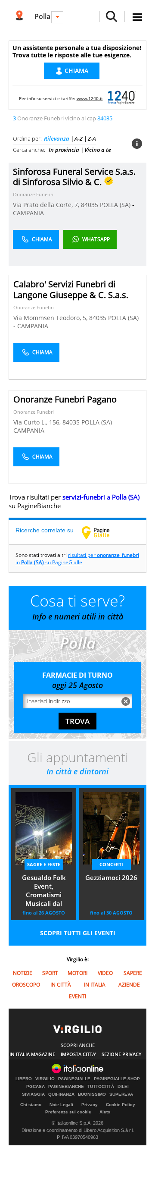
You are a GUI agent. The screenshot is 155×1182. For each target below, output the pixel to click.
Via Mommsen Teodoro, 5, (51, 318)
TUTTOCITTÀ (100, 1087)
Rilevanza (56, 138)
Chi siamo (30, 1104)
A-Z (78, 138)
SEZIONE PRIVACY (122, 1054)
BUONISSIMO (92, 1094)
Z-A (92, 138)
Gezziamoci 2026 (111, 877)
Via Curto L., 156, (37, 422)
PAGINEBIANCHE (66, 1087)
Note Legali (61, 1104)
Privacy (89, 1104)
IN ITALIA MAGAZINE (32, 1054)
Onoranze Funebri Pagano (65, 399)
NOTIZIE (22, 973)
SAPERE (133, 973)
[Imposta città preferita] (19, 17)
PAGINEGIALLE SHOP (117, 1079)
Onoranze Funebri (33, 194)
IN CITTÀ (60, 984)
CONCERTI (111, 864)
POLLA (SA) (116, 205)
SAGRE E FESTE (43, 864)
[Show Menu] (137, 17)
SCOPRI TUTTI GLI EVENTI (77, 933)
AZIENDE (129, 984)
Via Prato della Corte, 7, (47, 205)
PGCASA (35, 1087)
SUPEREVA (121, 1094)
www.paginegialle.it (102, 532)
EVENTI (77, 996)
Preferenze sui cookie (68, 1112)
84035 (89, 205)
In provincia (64, 150)
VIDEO (105, 973)
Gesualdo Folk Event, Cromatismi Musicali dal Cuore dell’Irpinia (44, 891)
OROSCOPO (26, 984)
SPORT (50, 973)
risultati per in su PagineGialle (77, 558)
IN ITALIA (94, 984)
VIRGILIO (45, 1079)
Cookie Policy (120, 1104)
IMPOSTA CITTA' (78, 1054)
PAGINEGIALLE (74, 1079)
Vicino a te (97, 150)
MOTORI (77, 973)
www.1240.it (90, 98)
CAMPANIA (28, 213)
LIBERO (24, 1079)
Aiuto (104, 1112)
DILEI (123, 1087)
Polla (42, 16)
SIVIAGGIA (33, 1094)
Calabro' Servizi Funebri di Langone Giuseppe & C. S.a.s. (70, 289)
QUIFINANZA (61, 1094)
